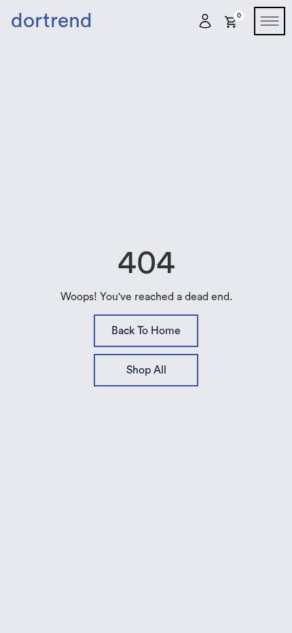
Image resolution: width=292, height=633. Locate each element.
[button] (231, 19)
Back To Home (146, 330)
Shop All (146, 370)
